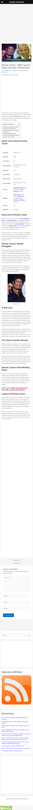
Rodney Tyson (17, 194)
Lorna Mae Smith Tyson (19, 187)
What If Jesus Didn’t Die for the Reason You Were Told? (16, 748)
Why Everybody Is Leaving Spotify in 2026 (13, 746)
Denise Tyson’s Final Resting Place (12, 135)
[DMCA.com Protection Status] (6, 807)
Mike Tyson (21, 196)
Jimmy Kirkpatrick (11, 220)
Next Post (16, 563)
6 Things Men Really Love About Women (12, 750)
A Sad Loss (6, 132)
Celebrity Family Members (19, 70)
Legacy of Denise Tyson (8, 136)
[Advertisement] (16, 25)
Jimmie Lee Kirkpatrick (19, 200)
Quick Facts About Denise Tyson (11, 127)
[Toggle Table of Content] (18, 125)
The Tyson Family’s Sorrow (10, 133)
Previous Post (16, 560)
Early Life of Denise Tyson (10, 128)
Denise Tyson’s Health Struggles (11, 130)
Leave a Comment (6, 70)
